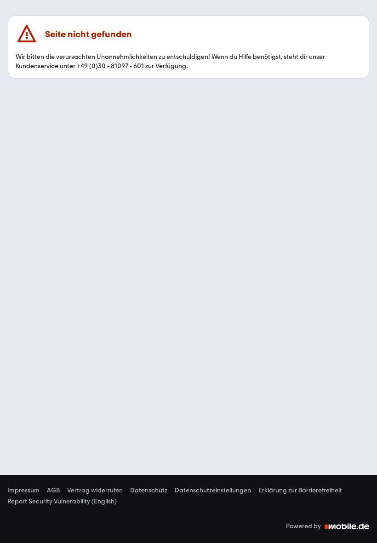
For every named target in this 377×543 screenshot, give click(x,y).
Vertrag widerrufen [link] (95, 490)
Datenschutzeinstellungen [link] (213, 490)
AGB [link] (53, 490)
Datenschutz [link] (148, 490)
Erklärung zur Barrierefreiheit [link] (300, 490)
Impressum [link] (23, 490)
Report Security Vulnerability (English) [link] (62, 501)
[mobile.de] (347, 526)
